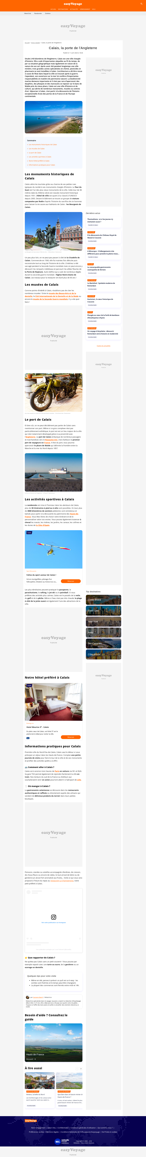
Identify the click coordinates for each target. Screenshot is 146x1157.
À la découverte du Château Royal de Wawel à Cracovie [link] (101, 236)
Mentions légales (52, 1132)
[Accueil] (73, 3)
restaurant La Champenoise (61, 880)
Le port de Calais (35, 153)
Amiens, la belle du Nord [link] (35, 1094)
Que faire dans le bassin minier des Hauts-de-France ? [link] (71, 1095)
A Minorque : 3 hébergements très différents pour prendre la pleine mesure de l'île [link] (103, 253)
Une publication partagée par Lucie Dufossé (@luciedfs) (53, 949)
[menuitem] (27, 13)
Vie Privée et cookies (109, 1132)
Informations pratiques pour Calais (42, 165)
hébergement (85, 9)
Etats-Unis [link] (93, 610)
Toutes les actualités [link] (103, 346)
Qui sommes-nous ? (105, 1128)
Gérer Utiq (52, 1128)
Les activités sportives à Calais (40, 157)
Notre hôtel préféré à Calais (39, 161)
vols (93, 9)
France (47, 442)
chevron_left (77, 1068)
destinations (63, 9)
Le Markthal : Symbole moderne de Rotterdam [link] (101, 284)
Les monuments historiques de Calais (43, 144)
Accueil (27, 43)
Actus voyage (35, 43)
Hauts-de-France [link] (35, 1054)
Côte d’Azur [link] (94, 654)
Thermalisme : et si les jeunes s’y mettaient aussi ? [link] (100, 220)
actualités (74, 9)
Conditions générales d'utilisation (83, 1128)
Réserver (71, 581)
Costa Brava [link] (94, 599)
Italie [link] (90, 632)
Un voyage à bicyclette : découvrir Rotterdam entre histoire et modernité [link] (102, 332)
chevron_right (81, 1068)
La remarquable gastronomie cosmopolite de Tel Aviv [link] (99, 268)
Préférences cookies (36, 1132)
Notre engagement (38, 1128)
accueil (53, 9)
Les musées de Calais (37, 149)
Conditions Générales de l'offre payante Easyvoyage (80, 1132)
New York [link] (93, 621)
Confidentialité (63, 1128)
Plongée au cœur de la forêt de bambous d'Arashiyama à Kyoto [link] (103, 316)
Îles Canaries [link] (95, 643)
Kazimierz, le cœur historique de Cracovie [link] (100, 300)
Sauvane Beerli (38, 997)
